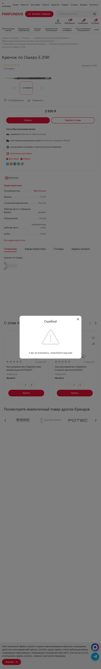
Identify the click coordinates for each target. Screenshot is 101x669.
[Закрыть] (78, 319)
